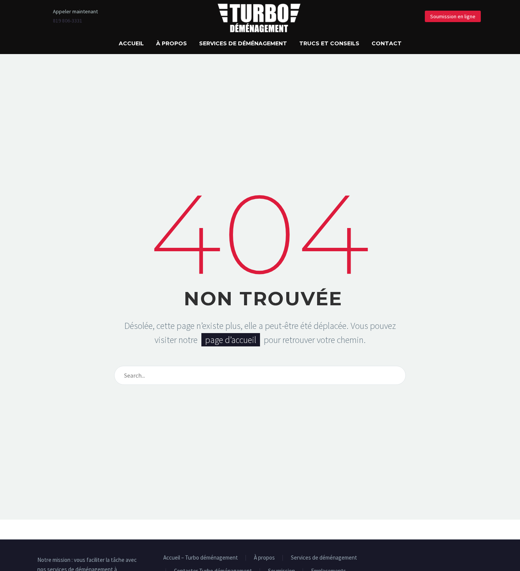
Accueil (131, 43)
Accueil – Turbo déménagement (200, 558)
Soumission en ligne (452, 16)
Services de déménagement (243, 43)
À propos (171, 43)
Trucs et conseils (329, 43)
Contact (387, 43)
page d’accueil (230, 340)
